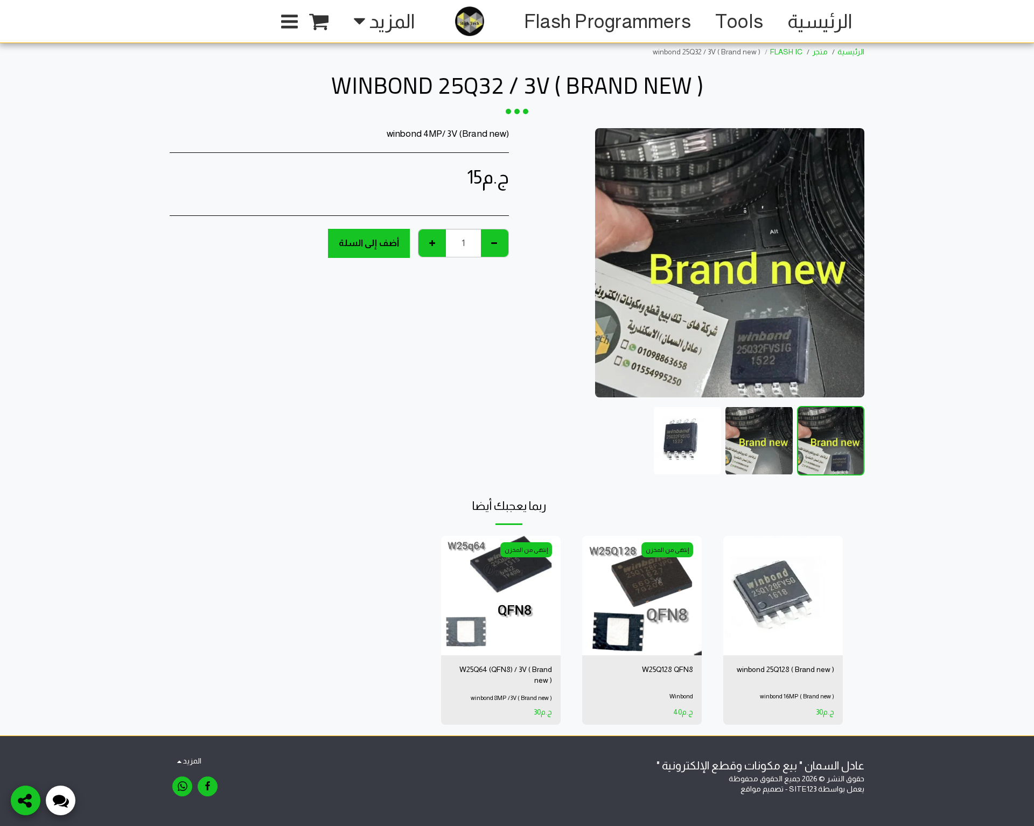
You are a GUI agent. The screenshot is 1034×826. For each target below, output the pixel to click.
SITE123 (802, 789)
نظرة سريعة (783, 624)
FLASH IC (786, 51)
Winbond (681, 696)
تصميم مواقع (762, 789)
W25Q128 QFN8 (667, 669)
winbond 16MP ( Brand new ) (797, 696)
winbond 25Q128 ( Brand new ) (785, 669)
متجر (820, 51)
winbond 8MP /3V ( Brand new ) (511, 698)
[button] (318, 21)
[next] (612, 263)
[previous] (847, 263)
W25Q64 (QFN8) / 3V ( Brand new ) (505, 675)
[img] (783, 595)
